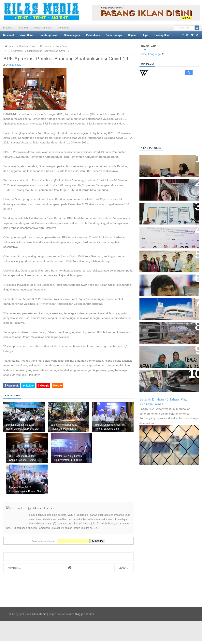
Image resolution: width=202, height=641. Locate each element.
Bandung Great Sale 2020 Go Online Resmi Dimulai (164, 209)
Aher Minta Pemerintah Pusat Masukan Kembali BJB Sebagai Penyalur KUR (166, 307)
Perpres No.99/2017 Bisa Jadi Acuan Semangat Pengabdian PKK (165, 355)
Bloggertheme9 (84, 614)
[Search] (197, 27)
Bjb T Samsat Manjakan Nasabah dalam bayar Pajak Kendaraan (168, 377)
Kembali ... (14, 567)
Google (44, 385)
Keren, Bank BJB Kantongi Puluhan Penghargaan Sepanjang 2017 (168, 235)
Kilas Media (39, 614)
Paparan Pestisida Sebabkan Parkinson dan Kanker (164, 329)
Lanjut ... (124, 567)
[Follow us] (192, 35)
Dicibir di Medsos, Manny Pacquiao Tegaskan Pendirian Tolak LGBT (165, 283)
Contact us (63, 27)
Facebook (12, 385)
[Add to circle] (187, 35)
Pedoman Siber (42, 27)
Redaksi (23, 27)
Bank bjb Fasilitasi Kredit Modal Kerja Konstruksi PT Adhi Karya (167, 257)
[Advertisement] (169, 115)
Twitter (29, 385)
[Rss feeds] (197, 35)
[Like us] (183, 35)
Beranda (7, 27)
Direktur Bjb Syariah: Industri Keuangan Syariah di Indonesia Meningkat (166, 164)
